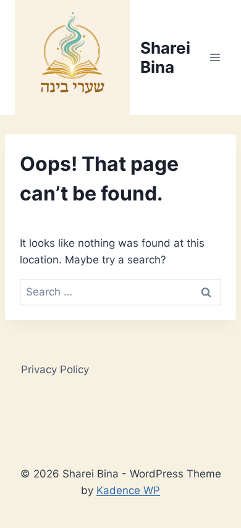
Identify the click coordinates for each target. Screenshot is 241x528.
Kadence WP (128, 490)
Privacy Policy (55, 369)
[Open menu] (214, 57)
